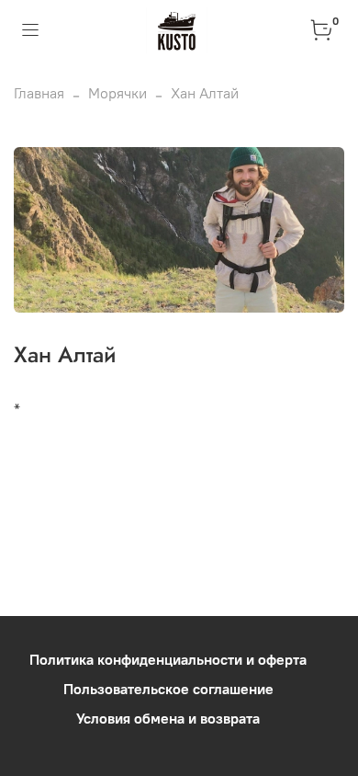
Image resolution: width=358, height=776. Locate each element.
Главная (39, 93)
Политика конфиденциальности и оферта (168, 659)
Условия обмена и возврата (168, 718)
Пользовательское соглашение (168, 688)
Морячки (117, 93)
